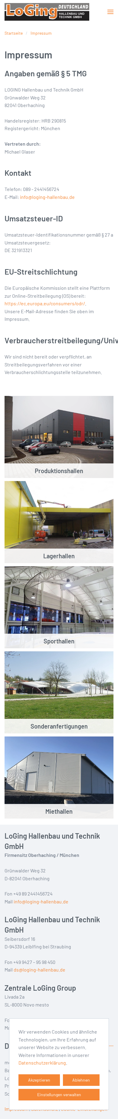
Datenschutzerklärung (42, 1062)
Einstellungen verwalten (59, 1094)
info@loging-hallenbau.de (47, 197)
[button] (110, 12)
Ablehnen (81, 1080)
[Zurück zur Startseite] (47, 12)
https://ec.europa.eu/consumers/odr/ (45, 303)
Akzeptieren (39, 1080)
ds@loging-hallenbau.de (39, 969)
